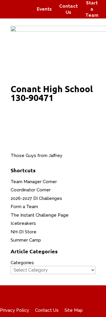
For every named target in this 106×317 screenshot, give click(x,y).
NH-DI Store (24, 232)
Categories (22, 262)
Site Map (73, 310)
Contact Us (47, 310)
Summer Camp (26, 240)
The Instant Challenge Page (40, 215)
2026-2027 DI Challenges (36, 198)
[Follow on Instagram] (22, 5)
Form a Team (24, 206)
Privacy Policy (14, 310)
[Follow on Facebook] (11, 5)
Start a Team (91, 9)
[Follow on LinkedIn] (25, 13)
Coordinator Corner (31, 190)
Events (44, 9)
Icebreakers (23, 223)
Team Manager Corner (34, 181)
